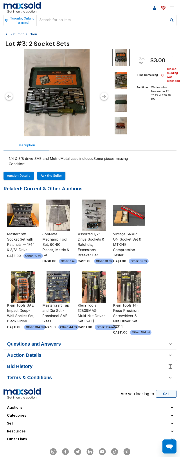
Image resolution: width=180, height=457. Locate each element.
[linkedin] (90, 451)
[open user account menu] (154, 8)
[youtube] (102, 451)
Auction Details (18, 175)
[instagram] (53, 451)
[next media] (104, 96)
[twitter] (77, 451)
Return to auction (24, 34)
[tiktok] (114, 451)
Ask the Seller (51, 175)
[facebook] (65, 451)
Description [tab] (26, 145)
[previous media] (9, 96)
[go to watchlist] (163, 8)
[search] (171, 20)
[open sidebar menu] (172, 8)
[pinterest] (127, 451)
